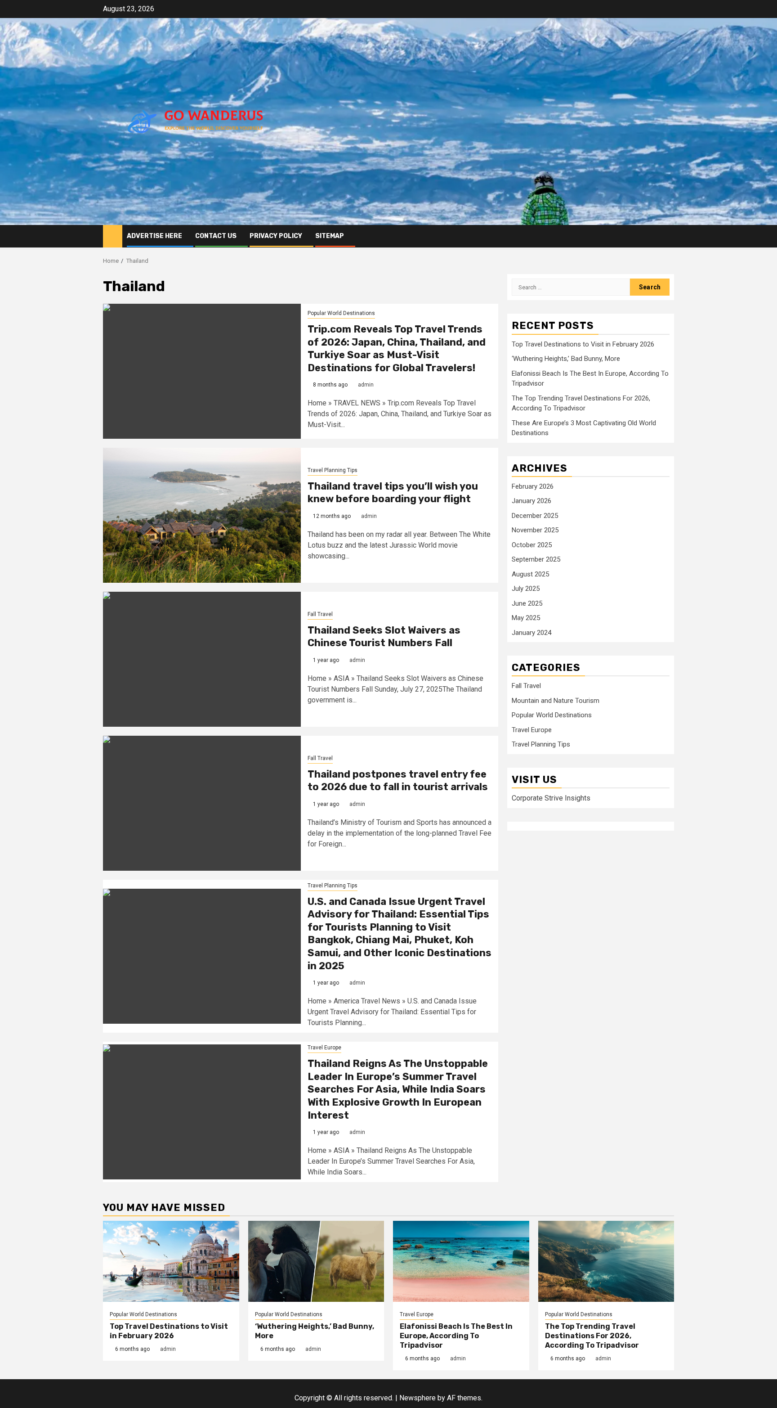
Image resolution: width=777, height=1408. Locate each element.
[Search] (667, 236)
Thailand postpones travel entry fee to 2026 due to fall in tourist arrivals (398, 780)
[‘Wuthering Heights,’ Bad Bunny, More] (316, 1261)
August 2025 (530, 574)
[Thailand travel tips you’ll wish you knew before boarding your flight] (202, 515)
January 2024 (531, 633)
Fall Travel (320, 614)
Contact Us (216, 236)
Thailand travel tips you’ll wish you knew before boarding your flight (393, 492)
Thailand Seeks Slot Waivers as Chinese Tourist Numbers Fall (384, 636)
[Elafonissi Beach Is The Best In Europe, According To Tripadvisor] (461, 1261)
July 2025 (526, 589)
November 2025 (535, 530)
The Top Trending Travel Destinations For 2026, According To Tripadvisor (592, 1336)
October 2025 (532, 545)
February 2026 (533, 486)
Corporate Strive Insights (551, 798)
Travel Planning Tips (332, 470)
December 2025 (535, 516)
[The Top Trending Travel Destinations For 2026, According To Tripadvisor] (606, 1261)
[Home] (112, 235)
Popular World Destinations (341, 313)
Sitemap (329, 236)
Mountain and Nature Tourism (555, 701)
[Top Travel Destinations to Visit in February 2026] (171, 1261)
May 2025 (526, 618)
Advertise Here (154, 236)
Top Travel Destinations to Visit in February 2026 (583, 344)
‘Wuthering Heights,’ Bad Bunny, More (566, 359)
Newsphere (417, 1398)
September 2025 (536, 559)
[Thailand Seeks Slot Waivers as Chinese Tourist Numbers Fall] (202, 659)
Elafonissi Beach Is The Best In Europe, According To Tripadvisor (456, 1336)
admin (366, 385)
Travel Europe (324, 1047)
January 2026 (531, 501)
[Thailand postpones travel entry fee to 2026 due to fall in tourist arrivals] (202, 803)
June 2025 (527, 603)
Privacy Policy (276, 236)
